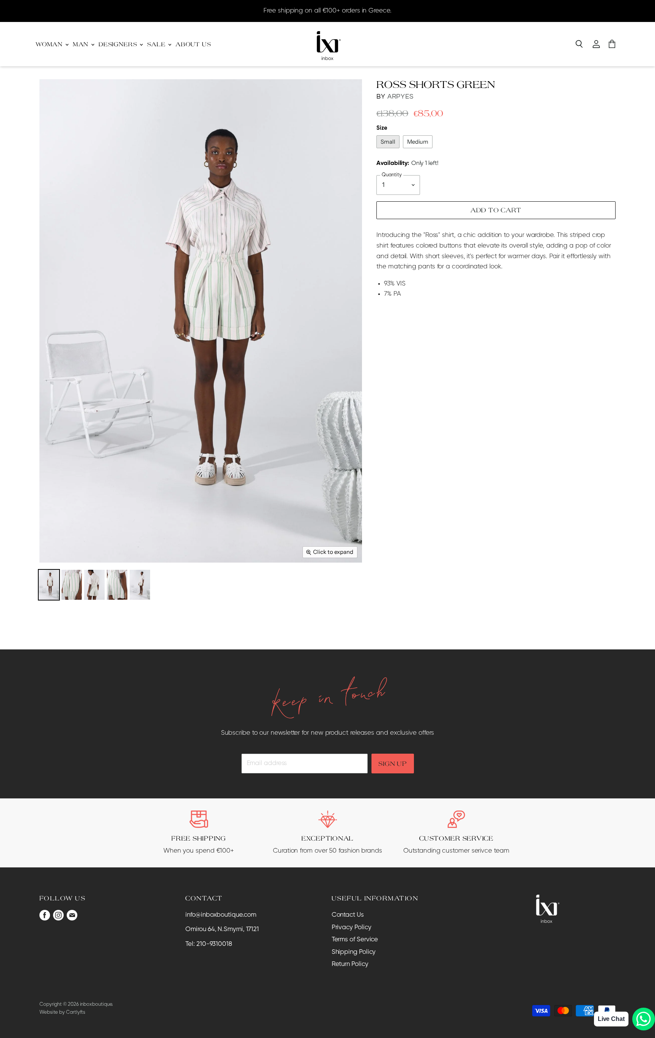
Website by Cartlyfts (62, 1012)
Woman (50, 44)
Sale (157, 44)
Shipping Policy (354, 952)
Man (81, 44)
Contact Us (348, 915)
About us (193, 44)
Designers (119, 44)
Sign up (392, 763)
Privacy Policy (351, 927)
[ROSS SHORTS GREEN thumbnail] (49, 585)
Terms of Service (355, 939)
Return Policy (350, 964)
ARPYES (400, 96)
